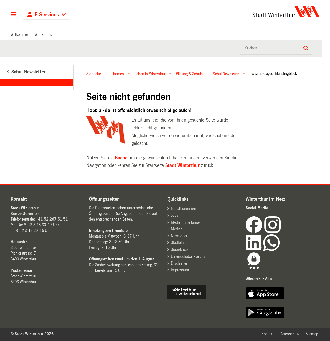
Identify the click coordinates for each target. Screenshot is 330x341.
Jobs (174, 215)
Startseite (93, 73)
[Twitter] (281, 231)
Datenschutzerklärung (188, 256)
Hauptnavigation (13, 15)
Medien (177, 229)
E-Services (47, 15)
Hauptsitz (19, 242)
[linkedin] (254, 249)
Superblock (179, 249)
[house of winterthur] (186, 298)
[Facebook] (255, 231)
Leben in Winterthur (150, 73)
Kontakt (267, 333)
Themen (117, 73)
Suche (121, 157)
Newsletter (179, 236)
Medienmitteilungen (186, 222)
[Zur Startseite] (237, 11)
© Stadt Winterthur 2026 (32, 333)
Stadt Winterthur (182, 165)
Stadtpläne (179, 242)
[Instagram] (272, 231)
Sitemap (312, 333)
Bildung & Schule (189, 73)
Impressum (180, 270)
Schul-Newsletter (226, 73)
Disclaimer (179, 263)
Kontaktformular (25, 213)
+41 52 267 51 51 (52, 219)
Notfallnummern (183, 208)
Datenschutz (289, 333)
